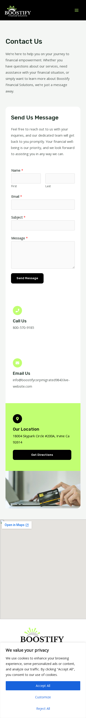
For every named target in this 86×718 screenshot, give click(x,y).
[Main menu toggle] (76, 10)
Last (48, 186)
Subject (18, 217)
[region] (43, 680)
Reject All (43, 708)
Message (19, 238)
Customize (43, 697)
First (14, 186)
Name (17, 170)
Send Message (27, 278)
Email (16, 196)
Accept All (43, 685)
